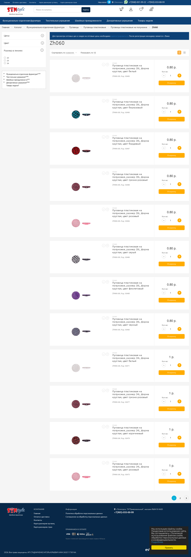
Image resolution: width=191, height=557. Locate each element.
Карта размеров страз (68, 2)
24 (8, 60)
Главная (7, 2)
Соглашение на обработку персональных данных (86, 517)
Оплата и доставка (19, 2)
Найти (86, 10)
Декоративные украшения (120, 20)
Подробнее (157, 542)
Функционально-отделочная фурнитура (22, 20)
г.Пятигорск (118, 2)
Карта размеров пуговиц (48, 2)
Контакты (32, 2)
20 (8, 57)
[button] (4, 73)
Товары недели (145, 20)
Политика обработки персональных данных (84, 513)
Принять (169, 547)
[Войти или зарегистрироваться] (131, 10)
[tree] (24, 80)
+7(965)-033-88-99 (156, 2)
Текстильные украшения (58, 20)
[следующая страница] (186, 498)
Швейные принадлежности (88, 20)
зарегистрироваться (119, 36)
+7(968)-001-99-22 (137, 2)
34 (8, 63)
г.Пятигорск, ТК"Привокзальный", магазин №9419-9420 (139, 509)
